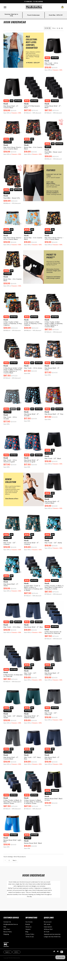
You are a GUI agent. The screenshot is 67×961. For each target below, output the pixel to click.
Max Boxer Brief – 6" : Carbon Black (52, 502)
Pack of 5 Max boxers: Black (32, 107)
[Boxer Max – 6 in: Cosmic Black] (33, 128)
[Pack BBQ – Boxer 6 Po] (12, 176)
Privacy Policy (29, 934)
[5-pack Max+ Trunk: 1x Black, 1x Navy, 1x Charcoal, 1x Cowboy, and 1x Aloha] (33, 567)
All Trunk (46, 932)
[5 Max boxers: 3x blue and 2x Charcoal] (12, 656)
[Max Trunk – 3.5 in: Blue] (12, 610)
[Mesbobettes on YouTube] (61, 952)
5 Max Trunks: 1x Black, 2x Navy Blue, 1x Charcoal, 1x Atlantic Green (12, 801)
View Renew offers (11, 498)
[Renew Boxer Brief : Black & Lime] (54, 779)
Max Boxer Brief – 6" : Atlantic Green (31, 717)
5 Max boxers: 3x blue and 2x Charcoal (12, 675)
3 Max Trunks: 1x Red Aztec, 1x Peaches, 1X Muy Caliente (12, 323)
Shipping (6, 934)
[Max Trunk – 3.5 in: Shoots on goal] (12, 441)
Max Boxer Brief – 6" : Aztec (52, 369)
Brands (27, 924)
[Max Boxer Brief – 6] (12, 87)
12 (57, 28)
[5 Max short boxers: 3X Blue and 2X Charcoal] (54, 613)
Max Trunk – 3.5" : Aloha (53, 543)
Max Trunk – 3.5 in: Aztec (33, 368)
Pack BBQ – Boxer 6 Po (11, 198)
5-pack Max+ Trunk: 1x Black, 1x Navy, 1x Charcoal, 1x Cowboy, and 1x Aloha (33, 588)
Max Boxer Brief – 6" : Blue (33, 627)
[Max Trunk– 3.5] (54, 439)
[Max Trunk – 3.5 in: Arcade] (12, 395)
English (7, 952)
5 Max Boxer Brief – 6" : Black (53, 107)
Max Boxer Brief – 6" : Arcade (31, 415)
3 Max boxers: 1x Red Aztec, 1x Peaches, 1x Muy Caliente (33, 323)
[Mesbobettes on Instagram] (58, 953)
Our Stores (28, 922)
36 (62, 28)
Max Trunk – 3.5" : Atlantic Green (12, 717)
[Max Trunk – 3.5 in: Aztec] (33, 349)
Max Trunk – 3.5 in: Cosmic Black (51, 64)
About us (28, 927)
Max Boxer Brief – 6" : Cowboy (31, 543)
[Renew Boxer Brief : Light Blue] (12, 823)
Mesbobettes (16, 958)
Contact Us (7, 922)
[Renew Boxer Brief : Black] (33, 823)
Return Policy (7, 932)
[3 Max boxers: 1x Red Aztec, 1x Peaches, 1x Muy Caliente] (33, 303)
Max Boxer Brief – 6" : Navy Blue (52, 758)
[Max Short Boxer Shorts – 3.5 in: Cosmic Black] (12, 128)
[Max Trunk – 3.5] (12, 523)
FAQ (4, 927)
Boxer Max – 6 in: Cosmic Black (33, 148)
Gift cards (47, 924)
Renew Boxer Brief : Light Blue (12, 841)
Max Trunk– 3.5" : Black (53, 458)
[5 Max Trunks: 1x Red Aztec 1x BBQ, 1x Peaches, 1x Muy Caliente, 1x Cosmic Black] (54, 303)
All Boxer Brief (48, 929)
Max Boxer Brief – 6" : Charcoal (52, 674)
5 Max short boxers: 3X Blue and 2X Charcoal (53, 632)
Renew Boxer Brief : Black (33, 843)
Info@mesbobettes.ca (10, 924)
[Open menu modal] (4, 7)
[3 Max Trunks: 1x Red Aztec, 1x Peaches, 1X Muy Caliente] (12, 303)
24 (59, 28)
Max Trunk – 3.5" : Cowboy (9, 543)
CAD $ (15, 952)
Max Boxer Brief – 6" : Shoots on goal (31, 461)
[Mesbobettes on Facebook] (54, 953)
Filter (46, 28)
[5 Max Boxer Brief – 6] (54, 87)
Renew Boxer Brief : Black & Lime (53, 799)
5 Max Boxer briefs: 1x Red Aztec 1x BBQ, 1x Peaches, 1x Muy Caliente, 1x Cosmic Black (12, 370)
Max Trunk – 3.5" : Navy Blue (32, 758)
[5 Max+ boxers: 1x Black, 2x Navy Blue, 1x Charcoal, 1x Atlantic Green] (33, 781)
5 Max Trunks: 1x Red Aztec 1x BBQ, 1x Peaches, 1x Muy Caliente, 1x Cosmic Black (54, 324)
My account (48, 922)
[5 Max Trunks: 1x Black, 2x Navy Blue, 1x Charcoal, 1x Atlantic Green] (12, 781)
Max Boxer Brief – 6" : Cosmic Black (11, 107)
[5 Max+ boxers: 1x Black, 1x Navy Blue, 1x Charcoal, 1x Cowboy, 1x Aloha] (54, 567)
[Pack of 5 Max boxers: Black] (33, 87)
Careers (28, 929)
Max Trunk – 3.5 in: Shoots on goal (10, 461)
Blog (26, 932)
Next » (15, 860)
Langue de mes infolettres (52, 937)
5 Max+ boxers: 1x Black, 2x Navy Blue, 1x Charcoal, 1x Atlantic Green (33, 801)
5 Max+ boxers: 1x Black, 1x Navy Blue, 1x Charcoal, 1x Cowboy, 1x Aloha (54, 587)
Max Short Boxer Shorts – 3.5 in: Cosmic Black (12, 148)
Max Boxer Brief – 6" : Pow (54, 414)
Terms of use (29, 937)
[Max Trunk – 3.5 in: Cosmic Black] (54, 44)
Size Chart (6, 929)
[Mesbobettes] (34, 7)
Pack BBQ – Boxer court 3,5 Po (53, 153)
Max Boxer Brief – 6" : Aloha (11, 585)
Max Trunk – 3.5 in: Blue (11, 627)
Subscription (48, 927)
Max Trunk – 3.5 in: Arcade (10, 418)
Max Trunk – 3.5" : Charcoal (30, 674)
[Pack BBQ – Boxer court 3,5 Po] (54, 130)
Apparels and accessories (52, 934)
